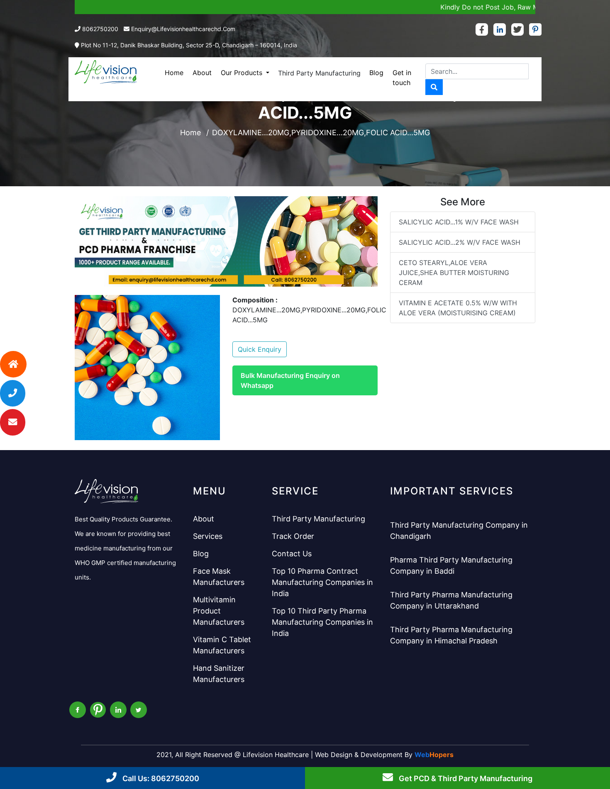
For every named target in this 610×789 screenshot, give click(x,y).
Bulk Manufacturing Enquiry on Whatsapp (290, 380)
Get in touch (402, 77)
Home (174, 72)
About (202, 72)
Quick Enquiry (259, 349)
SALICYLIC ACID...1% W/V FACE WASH (459, 222)
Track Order (293, 536)
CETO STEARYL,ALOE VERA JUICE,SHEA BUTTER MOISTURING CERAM (454, 272)
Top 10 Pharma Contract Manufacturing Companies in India (322, 582)
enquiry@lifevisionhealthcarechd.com (183, 28)
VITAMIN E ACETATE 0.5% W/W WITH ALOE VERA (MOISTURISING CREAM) (458, 308)
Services (207, 536)
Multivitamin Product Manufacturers (218, 610)
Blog (376, 72)
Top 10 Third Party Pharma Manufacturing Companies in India (322, 622)
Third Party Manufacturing (319, 73)
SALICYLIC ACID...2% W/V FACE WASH (459, 242)
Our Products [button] (242, 72)
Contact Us (292, 553)
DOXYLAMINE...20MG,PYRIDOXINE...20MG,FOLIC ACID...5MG (321, 132)
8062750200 (100, 28)
